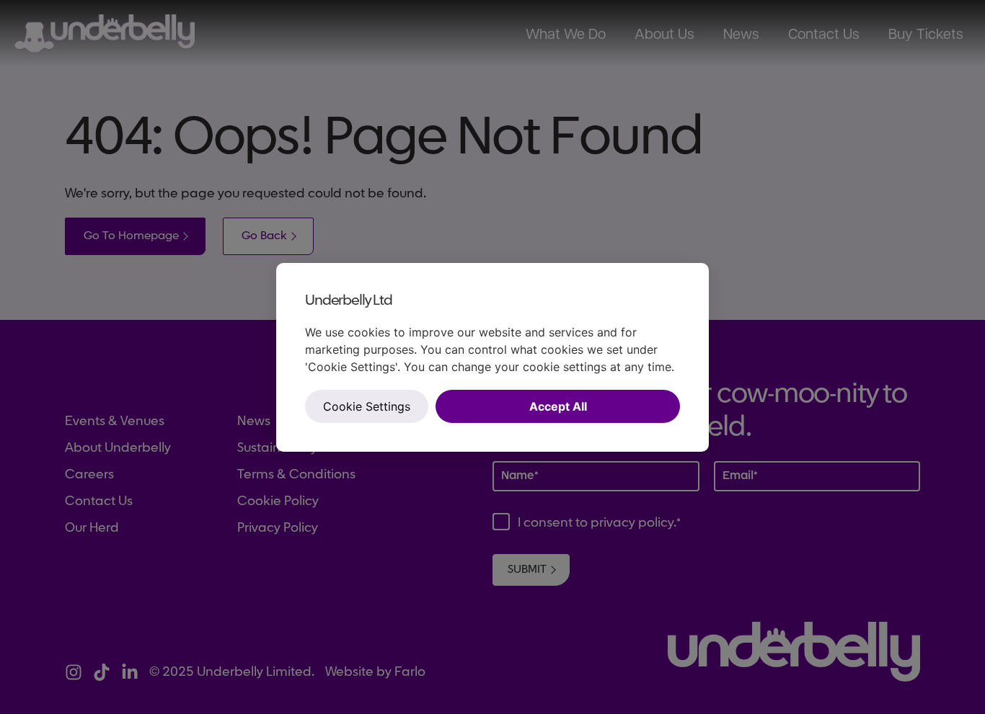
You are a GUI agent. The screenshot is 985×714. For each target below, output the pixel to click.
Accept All (558, 406)
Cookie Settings (366, 406)
